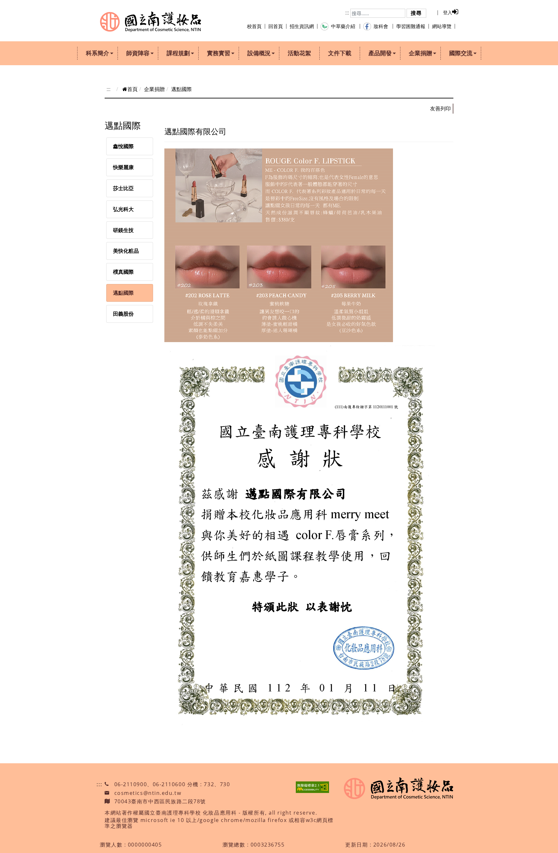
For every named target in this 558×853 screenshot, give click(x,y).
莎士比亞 (123, 188)
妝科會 (381, 26)
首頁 (132, 89)
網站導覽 (441, 26)
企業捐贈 (420, 53)
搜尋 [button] (416, 12)
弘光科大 (123, 209)
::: (347, 12)
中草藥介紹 (343, 26)
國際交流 (460, 53)
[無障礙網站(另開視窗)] (312, 787)
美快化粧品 (126, 250)
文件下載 (339, 53)
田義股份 (123, 313)
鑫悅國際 (123, 146)
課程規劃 (178, 53)
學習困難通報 (410, 26)
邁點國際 (123, 292)
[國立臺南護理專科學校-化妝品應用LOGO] (151, 22)
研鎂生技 (123, 230)
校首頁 (254, 26)
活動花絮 (299, 53)
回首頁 (275, 26)
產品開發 (380, 53)
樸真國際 (123, 271)
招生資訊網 (302, 26)
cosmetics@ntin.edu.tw (147, 793)
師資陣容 (138, 53)
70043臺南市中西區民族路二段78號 (160, 801)
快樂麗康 (123, 167)
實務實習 (218, 53)
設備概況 (259, 53)
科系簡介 (97, 53)
